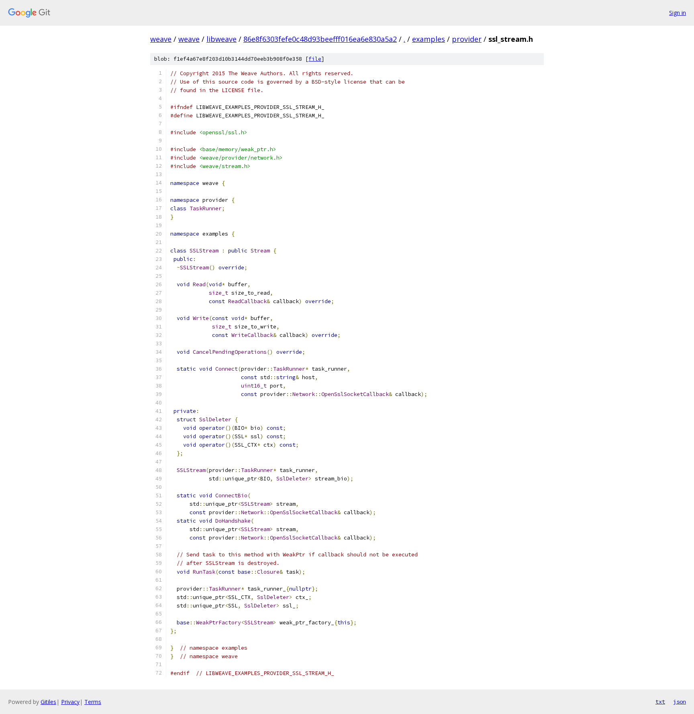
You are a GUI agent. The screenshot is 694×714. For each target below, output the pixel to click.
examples (428, 39)
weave (160, 39)
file (314, 58)
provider (467, 39)
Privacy (70, 702)
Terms (92, 702)
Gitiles (48, 702)
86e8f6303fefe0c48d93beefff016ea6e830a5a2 (320, 39)
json (679, 701)
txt (660, 701)
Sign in (677, 12)
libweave (221, 39)
